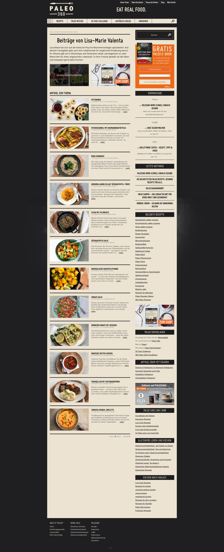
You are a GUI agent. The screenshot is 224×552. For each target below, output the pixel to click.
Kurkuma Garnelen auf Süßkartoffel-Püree (110, 184)
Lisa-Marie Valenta (112, 101)
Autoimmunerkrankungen (79, 532)
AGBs (93, 532)
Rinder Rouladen (142, 234)
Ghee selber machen (156, 127)
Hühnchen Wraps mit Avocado (104, 325)
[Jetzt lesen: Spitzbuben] (69, 120)
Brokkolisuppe (141, 230)
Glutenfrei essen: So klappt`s (147, 463)
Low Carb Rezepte (143, 423)
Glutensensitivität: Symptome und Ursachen (153, 460)
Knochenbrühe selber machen (147, 223)
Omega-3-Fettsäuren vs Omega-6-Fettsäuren (154, 367)
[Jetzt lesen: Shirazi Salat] (69, 317)
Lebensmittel (54, 532)
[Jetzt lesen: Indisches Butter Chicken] (69, 373)
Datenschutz (95, 535)
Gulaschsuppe (141, 265)
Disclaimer (95, 541)
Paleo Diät (156, 341)
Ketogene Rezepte (143, 419)
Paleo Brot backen (142, 507)
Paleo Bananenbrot (155, 188)
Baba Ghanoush (97, 156)
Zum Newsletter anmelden (155, 82)
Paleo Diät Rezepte (152, 348)
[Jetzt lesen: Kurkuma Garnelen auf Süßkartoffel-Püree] (69, 204)
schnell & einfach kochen (145, 490)
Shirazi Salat (96, 297)
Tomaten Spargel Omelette (102, 409)
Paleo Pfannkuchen (143, 258)
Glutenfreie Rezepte (143, 470)
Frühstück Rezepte (143, 511)
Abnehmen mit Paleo (78, 527)
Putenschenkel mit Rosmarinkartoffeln (108, 127)
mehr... (167, 86)
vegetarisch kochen (143, 497)
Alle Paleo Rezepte (143, 300)
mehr (125, 112)
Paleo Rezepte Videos (144, 296)
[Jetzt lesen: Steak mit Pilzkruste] (69, 232)
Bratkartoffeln (140, 244)
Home (51, 32)
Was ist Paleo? (56, 523)
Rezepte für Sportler (143, 504)
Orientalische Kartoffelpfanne (104, 268)
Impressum (95, 529)
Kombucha (139, 286)
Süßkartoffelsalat (99, 240)
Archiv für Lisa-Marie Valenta (63, 32)
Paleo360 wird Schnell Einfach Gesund (154, 173)
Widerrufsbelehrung (98, 538)
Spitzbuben (96, 99)
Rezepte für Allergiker (144, 293)
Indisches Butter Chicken (102, 353)
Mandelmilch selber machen (146, 220)
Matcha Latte (140, 289)
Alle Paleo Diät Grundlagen (146, 355)
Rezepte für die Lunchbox (145, 500)
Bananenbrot (140, 268)
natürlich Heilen (123, 21)
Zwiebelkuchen (141, 282)
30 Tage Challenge (99, 21)
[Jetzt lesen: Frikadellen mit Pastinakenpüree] (69, 402)
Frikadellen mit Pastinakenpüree (105, 381)
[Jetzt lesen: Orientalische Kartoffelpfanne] (69, 289)
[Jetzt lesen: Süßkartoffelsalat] (69, 261)
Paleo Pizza (140, 261)
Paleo (144, 344)
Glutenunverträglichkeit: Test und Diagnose (153, 449)
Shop (162, 2)
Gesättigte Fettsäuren (144, 374)
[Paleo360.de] (61, 18)
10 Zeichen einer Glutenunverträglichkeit (152, 453)
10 (128, 436)
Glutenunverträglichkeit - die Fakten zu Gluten (154, 446)
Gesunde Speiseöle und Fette (147, 371)
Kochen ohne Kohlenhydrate (147, 426)
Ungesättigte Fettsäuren (145, 378)
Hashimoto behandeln (78, 529)
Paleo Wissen (77, 21)
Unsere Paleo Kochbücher (69, 75)
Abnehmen (143, 21)
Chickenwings (141, 279)
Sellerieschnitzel (142, 275)
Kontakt (94, 527)
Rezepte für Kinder (143, 486)
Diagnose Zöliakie (142, 456)
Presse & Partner (152, 2)
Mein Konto (171, 2)
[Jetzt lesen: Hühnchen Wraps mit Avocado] (69, 345)
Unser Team (124, 2)
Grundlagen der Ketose (145, 416)
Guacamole (140, 237)
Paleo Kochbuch (137, 2)
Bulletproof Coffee (142, 251)
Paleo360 (95, 523)
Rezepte (59, 21)
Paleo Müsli (140, 254)
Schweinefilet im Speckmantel (147, 272)
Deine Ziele (75, 523)
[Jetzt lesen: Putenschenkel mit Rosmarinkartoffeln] (69, 148)
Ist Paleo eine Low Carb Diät (147, 433)
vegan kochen (141, 493)
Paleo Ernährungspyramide (57, 528)
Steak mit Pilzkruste (100, 212)
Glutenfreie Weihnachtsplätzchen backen (152, 467)
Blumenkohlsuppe (142, 241)
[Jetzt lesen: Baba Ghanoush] (69, 176)
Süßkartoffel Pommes (144, 248)
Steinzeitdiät (163, 337)
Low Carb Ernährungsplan (146, 429)
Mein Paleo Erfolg (56, 535)
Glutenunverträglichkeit (79, 535)
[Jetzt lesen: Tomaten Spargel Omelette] (69, 430)
